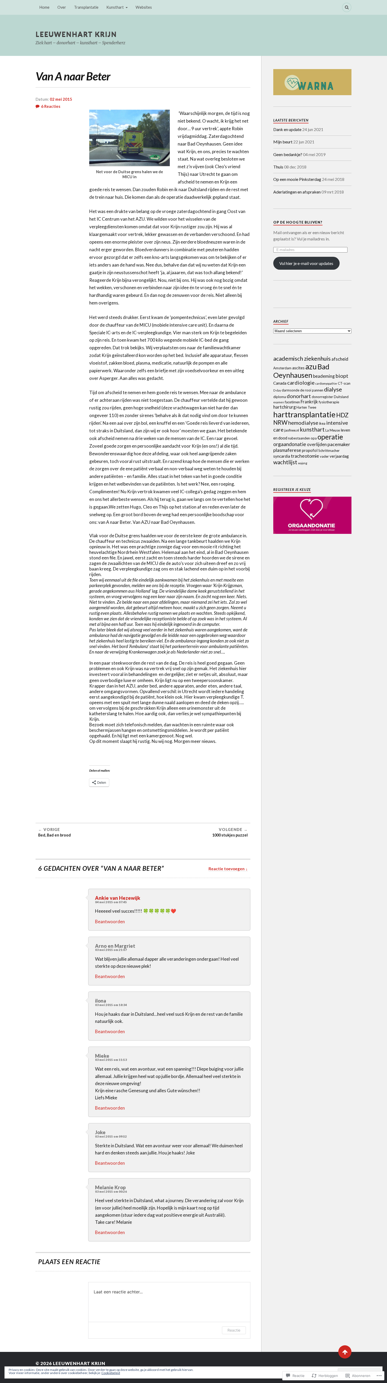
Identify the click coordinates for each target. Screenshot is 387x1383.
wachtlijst (285, 462)
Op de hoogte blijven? (297, 222)
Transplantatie (86, 7)
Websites (144, 7)
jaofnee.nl (291, 430)
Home (44, 7)
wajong (302, 463)
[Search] (346, 7)
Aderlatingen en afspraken (297, 191)
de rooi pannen (311, 390)
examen (278, 402)
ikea (322, 423)
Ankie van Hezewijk (117, 898)
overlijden (317, 444)
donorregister (322, 397)
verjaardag (339, 456)
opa (314, 438)
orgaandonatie (289, 444)
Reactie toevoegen (227, 868)
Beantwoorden (110, 921)
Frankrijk (309, 401)
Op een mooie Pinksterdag (297, 179)
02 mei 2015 (61, 99)
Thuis (278, 166)
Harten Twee (306, 407)
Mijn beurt (282, 141)
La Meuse (332, 430)
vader (324, 456)
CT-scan (344, 383)
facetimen (292, 402)
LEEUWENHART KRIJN (76, 34)
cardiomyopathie (326, 383)
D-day (277, 390)
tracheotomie (305, 456)
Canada (279, 383)
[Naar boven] (344, 1351)
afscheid (339, 359)
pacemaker (339, 444)
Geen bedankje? (287, 154)
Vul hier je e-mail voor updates (306, 263)
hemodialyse (303, 422)
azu (311, 366)
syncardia (281, 456)
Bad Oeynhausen (301, 370)
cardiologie (301, 382)
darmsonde (290, 390)
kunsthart (312, 429)
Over (61, 7)
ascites (298, 367)
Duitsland (341, 397)
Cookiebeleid (110, 1373)
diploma (279, 397)
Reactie (233, 1330)
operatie (330, 437)
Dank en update (287, 129)
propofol (309, 450)
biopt (341, 376)
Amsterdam (282, 368)
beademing (324, 376)
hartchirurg (284, 407)
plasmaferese (287, 450)
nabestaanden (299, 438)
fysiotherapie (329, 402)
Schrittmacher (329, 450)
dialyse (333, 389)
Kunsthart (115, 7)
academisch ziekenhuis (302, 358)
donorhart (299, 396)
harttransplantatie (304, 414)
